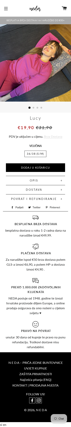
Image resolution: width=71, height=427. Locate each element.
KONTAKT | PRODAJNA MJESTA (35, 385)
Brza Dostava (53, 136)
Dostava (34, 189)
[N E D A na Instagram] (39, 401)
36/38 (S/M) (35, 153)
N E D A (41, 410)
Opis (34, 180)
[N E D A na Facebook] (32, 401)
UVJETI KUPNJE (35, 368)
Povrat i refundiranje (34, 198)
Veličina (35, 145)
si (1, 424)
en (4, 424)
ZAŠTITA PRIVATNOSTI (35, 374)
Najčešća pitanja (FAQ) (35, 379)
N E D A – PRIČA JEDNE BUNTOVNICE (35, 362)
